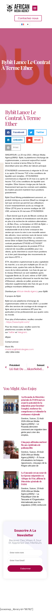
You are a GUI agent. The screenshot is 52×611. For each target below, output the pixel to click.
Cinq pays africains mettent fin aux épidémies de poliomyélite (34, 445)
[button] (34, 8)
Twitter (11, 332)
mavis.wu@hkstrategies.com (19, 349)
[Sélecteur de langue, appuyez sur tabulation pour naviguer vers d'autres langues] (25, 24)
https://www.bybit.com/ (17, 322)
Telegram (22, 332)
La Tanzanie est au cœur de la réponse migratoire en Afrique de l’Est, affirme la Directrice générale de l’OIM (33, 478)
